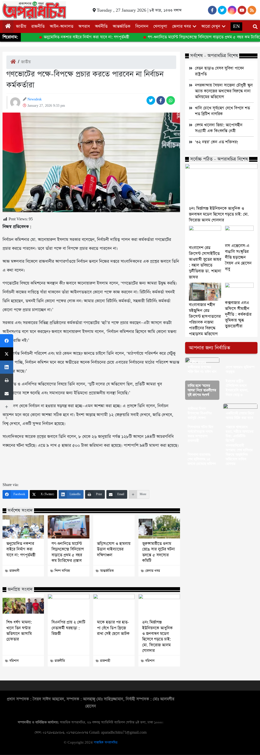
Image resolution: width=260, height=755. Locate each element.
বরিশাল (14, 660)
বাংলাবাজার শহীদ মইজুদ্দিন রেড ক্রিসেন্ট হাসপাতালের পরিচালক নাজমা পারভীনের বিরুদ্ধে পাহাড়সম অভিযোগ (205, 319)
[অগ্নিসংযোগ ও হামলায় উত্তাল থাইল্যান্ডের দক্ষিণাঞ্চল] (114, 526)
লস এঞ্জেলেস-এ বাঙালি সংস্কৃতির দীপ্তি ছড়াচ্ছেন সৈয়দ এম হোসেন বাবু (238, 257)
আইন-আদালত (61, 26)
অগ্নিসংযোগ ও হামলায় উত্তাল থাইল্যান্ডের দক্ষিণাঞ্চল (114, 549)
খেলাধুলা (160, 26)
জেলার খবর (181, 26)
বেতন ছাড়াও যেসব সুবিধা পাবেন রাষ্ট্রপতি (219, 71)
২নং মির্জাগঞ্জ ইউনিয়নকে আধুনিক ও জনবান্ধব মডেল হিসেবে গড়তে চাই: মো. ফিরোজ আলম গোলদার (157, 637)
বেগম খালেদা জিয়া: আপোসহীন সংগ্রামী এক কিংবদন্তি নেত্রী (218, 128)
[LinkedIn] (6, 367)
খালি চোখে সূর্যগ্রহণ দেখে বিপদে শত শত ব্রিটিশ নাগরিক (222, 111)
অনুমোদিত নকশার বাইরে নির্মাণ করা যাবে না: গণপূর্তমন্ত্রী (77, 37)
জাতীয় (21, 26)
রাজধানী (14, 570)
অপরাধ (84, 26)
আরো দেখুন (210, 26)
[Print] (6, 380)
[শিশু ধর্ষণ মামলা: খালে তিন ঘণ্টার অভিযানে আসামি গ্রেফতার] (23, 605)
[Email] (6, 393)
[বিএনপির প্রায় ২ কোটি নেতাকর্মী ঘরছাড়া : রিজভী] (68, 605)
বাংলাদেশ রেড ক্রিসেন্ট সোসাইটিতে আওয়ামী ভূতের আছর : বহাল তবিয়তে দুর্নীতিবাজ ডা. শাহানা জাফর (205, 262)
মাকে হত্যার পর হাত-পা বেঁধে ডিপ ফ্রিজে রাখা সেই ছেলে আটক (113, 628)
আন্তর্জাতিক (121, 26)
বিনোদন (141, 26)
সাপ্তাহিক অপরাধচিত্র (105, 742)
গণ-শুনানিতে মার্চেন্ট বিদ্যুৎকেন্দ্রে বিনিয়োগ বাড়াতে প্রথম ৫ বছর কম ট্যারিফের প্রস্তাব (68, 552)
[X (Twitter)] (6, 354)
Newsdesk (34, 99)
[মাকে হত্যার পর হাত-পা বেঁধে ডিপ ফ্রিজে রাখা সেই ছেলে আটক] (114, 605)
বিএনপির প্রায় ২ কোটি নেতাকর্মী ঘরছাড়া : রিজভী (68, 628)
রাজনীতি (38, 26)
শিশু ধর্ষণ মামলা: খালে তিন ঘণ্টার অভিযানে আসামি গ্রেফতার (19, 631)
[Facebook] (6, 340)
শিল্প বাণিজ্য (62, 570)
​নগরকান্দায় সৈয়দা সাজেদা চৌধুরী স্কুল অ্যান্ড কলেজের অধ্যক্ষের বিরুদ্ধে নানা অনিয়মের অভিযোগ (224, 91)
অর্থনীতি (101, 26)
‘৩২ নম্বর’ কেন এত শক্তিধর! (216, 142)
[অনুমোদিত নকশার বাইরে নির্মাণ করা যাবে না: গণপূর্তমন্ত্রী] (23, 526)
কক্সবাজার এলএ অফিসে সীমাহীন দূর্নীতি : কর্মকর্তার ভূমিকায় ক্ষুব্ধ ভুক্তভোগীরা (238, 314)
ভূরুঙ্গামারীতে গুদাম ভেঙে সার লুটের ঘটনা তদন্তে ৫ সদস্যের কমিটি (158, 552)
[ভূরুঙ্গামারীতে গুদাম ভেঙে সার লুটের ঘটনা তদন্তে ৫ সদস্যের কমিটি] (159, 526)
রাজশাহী (105, 660)
